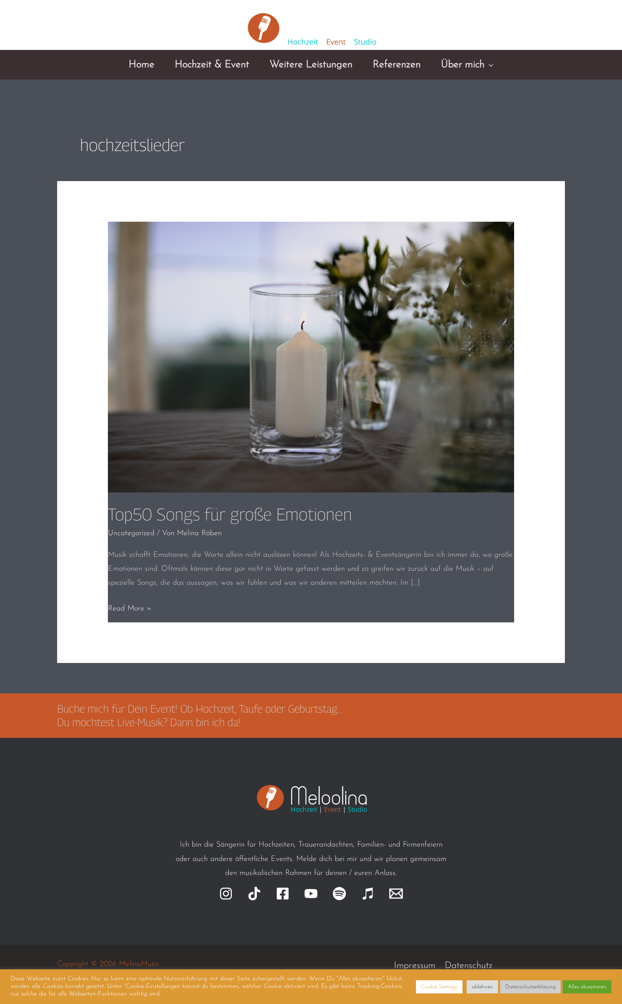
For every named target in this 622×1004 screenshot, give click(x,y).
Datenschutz (469, 966)
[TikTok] (254, 893)
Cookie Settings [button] (439, 987)
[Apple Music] (368, 893)
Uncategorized (131, 533)
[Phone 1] (539, 29)
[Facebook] (283, 893)
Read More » (129, 610)
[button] (488, 65)
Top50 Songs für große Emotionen (230, 514)
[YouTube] (311, 893)
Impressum (414, 966)
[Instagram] (226, 893)
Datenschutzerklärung (530, 987)
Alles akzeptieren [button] (587, 987)
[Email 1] (517, 29)
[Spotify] (339, 893)
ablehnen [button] (482, 987)
